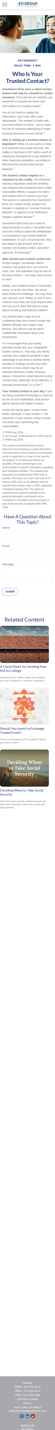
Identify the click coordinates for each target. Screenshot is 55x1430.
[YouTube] (33, 1416)
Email (5, 546)
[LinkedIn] (27, 1416)
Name (6, 527)
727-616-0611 (31, 1390)
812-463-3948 (31, 1395)
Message (7, 564)
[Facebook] (22, 1416)
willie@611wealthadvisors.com (27, 1410)
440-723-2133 (31, 1386)
